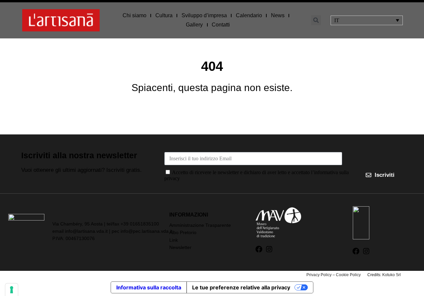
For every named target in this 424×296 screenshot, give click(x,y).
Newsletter (180, 247)
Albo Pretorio (182, 232)
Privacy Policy (319, 274)
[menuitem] (367, 20)
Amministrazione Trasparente (200, 225)
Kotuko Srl (391, 274)
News (278, 15)
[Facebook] (258, 249)
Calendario (249, 15)
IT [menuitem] (336, 20)
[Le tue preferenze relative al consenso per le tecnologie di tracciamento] (11, 289)
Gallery (194, 24)
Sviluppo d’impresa (204, 15)
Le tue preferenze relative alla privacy (241, 287)
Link (173, 240)
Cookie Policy (348, 274)
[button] (316, 20)
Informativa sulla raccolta (148, 287)
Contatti (221, 24)
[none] (367, 20)
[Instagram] (269, 249)
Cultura (164, 15)
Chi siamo (134, 15)
